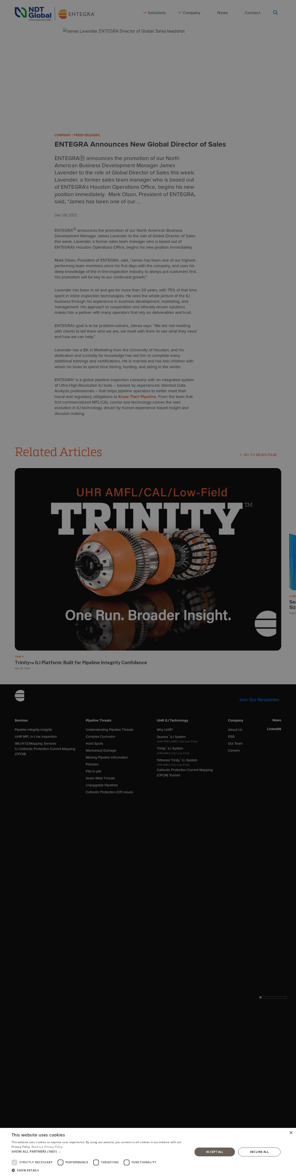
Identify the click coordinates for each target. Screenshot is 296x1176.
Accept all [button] (214, 1152)
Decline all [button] (259, 1152)
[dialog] (148, 1152)
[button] (100, 1151)
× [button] (291, 1133)
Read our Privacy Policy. (47, 1147)
